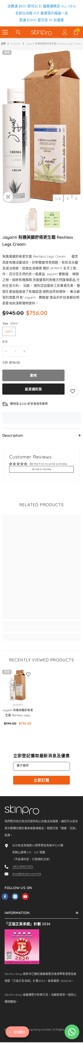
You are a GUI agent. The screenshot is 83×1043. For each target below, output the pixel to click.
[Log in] (64, 32)
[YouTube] (25, 896)
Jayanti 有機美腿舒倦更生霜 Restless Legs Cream (17, 713)
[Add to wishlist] (72, 391)
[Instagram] (15, 896)
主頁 (3, 43)
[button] (68, 199)
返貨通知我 (33, 389)
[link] (41, 628)
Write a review (41, 469)
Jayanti (17, 705)
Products (16, 43)
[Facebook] (5, 896)
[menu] (5, 32)
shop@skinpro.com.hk (26, 873)
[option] (41, 126)
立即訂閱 (41, 780)
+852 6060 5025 (22, 866)
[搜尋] (18, 32)
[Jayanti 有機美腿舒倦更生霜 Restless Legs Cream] (17, 685)
